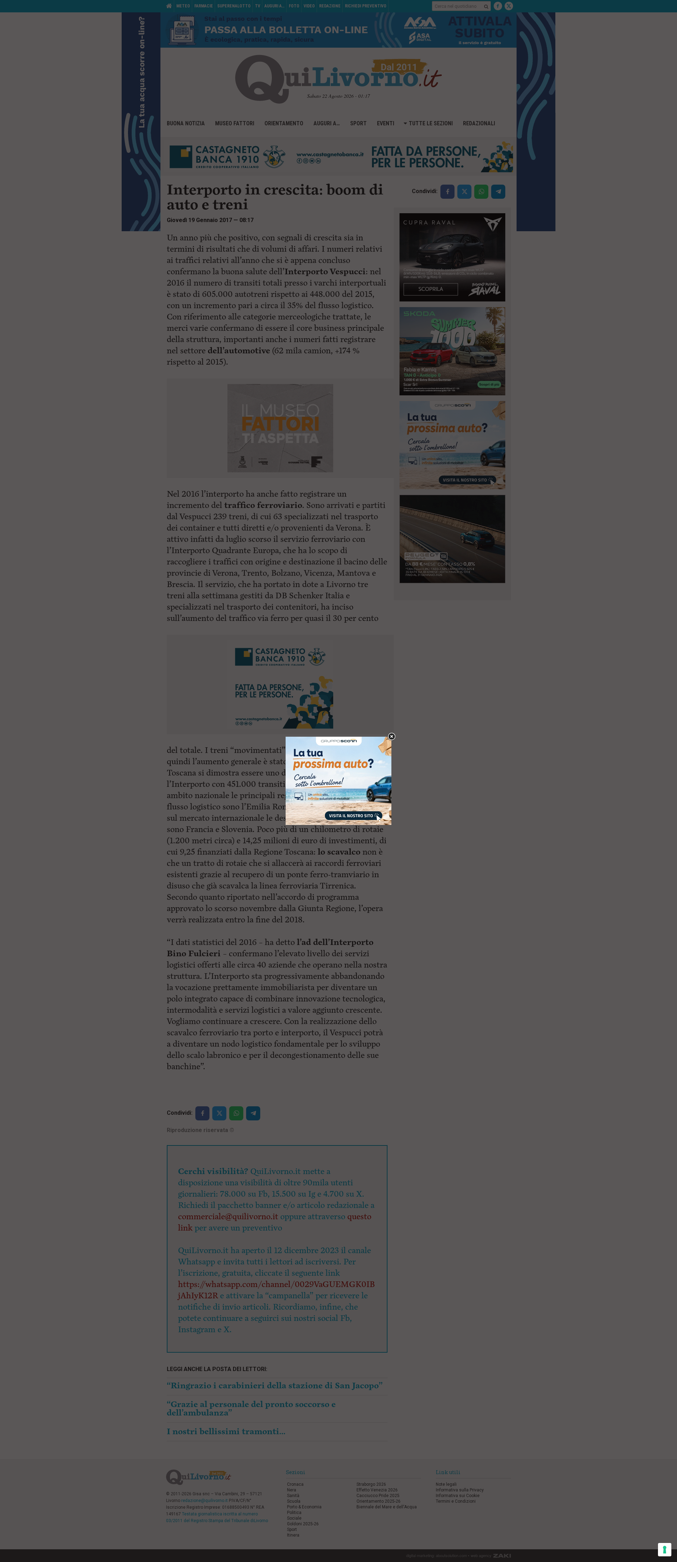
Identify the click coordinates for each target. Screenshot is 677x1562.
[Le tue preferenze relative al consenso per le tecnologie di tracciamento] (664, 1549)
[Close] (391, 737)
